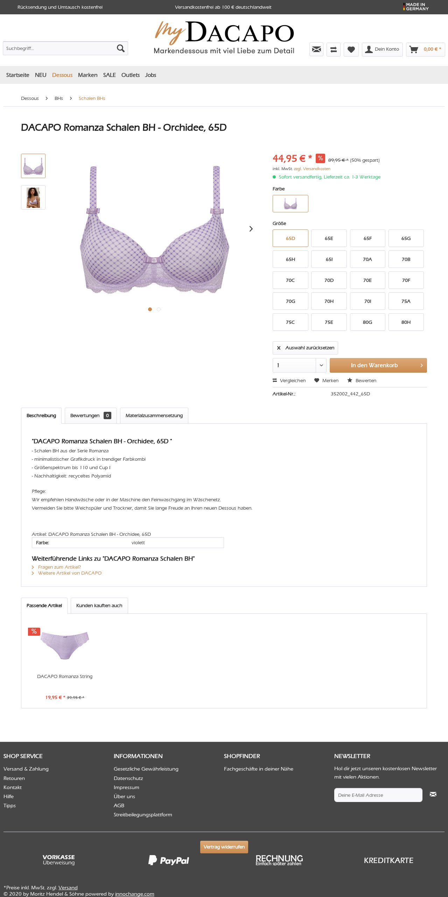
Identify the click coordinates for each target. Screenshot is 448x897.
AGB (119, 805)
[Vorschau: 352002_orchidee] (33, 166)
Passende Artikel (44, 605)
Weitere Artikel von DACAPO (69, 573)
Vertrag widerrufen (224, 847)
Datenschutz (128, 778)
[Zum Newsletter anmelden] (316, 49)
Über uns (124, 796)
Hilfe (9, 796)
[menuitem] (65, 46)
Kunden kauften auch (99, 605)
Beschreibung (41, 415)
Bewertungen (89, 415)
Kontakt (13, 787)
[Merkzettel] (351, 50)
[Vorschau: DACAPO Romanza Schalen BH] (33, 197)
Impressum (126, 787)
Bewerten (365, 381)
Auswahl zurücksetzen (310, 348)
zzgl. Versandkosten (312, 168)
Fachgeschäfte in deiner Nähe (258, 769)
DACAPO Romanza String (64, 676)
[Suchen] (120, 48)
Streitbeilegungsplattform (143, 814)
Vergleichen (292, 381)
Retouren (14, 778)
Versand (68, 887)
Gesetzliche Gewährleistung (146, 769)
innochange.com (134, 894)
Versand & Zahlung (26, 769)
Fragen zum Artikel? (59, 567)
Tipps (10, 805)
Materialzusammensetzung (154, 415)
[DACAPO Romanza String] (64, 645)
